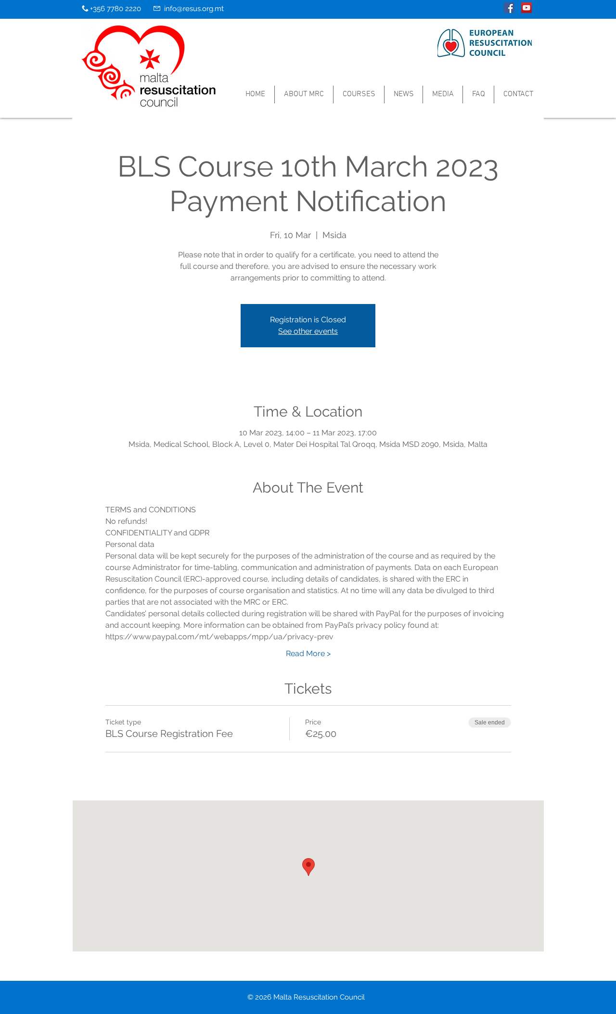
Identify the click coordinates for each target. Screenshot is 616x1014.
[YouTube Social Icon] (526, 7)
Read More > (308, 653)
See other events (308, 331)
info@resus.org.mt (194, 8)
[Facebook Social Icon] (509, 7)
